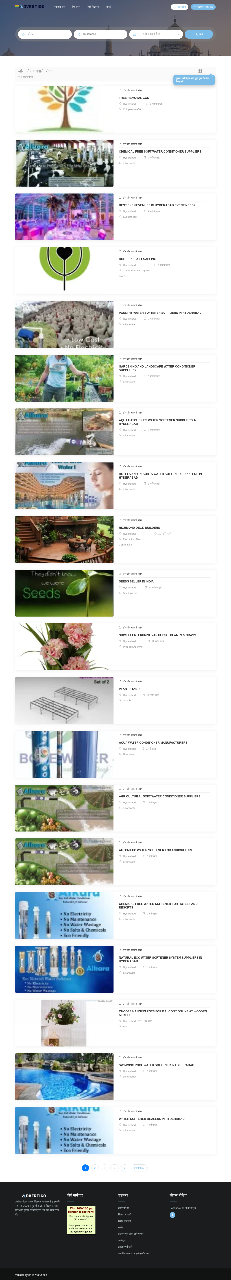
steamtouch (129, 1076)
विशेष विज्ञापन (124, 1220)
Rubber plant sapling (137, 259)
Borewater (128, 754)
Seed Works (129, 592)
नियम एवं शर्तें (124, 1214)
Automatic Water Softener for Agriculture (156, 850)
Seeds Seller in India (136, 581)
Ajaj (124, 1026)
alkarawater (129, 163)
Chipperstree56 (131, 109)
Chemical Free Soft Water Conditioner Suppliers (160, 151)
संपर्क (108, 6)
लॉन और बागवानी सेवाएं (132, 90)
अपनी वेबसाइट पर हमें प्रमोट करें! (134, 1253)
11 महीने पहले (155, 587)
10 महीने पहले (164, 533)
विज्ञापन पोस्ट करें (205, 6)
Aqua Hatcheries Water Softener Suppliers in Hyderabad (157, 422)
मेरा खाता (181, 6)
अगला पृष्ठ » (139, 1167)
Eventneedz (129, 216)
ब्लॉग (120, 1227)
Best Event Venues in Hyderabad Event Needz (157, 205)
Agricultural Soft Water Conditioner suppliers (160, 796)
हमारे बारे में (123, 1207)
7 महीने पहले (153, 157)
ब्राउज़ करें (59, 6)
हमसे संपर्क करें (125, 1246)
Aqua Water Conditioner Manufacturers (153, 742)
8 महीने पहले (153, 211)
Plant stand (129, 688)
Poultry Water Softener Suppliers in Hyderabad (160, 312)
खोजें (200, 34)
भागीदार (122, 1240)
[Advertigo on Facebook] (172, 1215)
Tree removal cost (135, 97)
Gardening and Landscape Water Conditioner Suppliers (157, 368)
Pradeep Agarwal (132, 646)
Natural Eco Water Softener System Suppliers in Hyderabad (160, 959)
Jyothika (127, 700)
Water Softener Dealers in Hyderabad (152, 1118)
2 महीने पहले (155, 103)
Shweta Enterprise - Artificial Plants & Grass (157, 635)
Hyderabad (129, 103)
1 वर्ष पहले (150, 748)
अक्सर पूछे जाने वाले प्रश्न (130, 1233)
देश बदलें (76, 6)
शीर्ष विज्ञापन (93, 6)
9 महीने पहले (163, 265)
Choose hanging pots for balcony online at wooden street (163, 1013)
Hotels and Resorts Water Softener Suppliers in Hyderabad (160, 475)
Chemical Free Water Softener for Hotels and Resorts (158, 905)
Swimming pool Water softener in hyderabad (156, 1065)
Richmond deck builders (139, 527)
